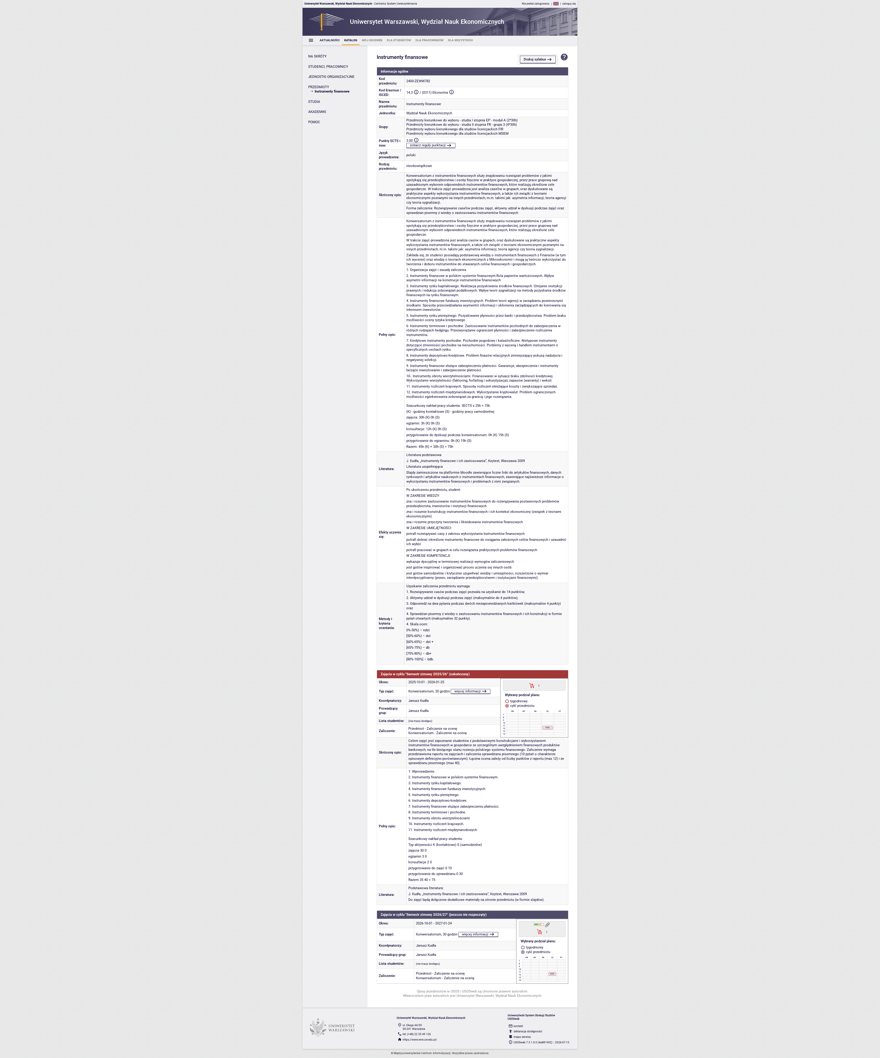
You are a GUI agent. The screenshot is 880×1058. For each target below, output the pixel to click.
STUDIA (314, 102)
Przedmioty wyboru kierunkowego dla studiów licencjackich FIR (454, 129)
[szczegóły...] (539, 685)
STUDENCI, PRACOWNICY (328, 67)
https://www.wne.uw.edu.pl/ (420, 1039)
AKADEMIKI (317, 112)
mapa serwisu (522, 1037)
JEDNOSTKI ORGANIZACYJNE (331, 77)
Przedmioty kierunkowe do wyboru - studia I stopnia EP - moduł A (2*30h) (462, 120)
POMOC (314, 122)
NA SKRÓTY (317, 56)
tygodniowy (518, 701)
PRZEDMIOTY (318, 87)
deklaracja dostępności (528, 1031)
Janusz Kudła (418, 701)
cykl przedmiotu (521, 706)
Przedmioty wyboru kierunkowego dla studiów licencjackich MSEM (457, 133)
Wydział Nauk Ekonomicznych (429, 113)
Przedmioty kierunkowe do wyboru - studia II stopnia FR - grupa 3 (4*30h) (461, 125)
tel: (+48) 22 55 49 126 (417, 1034)
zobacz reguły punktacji (428, 145)
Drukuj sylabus (535, 59)
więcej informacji (467, 691)
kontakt (518, 1026)
